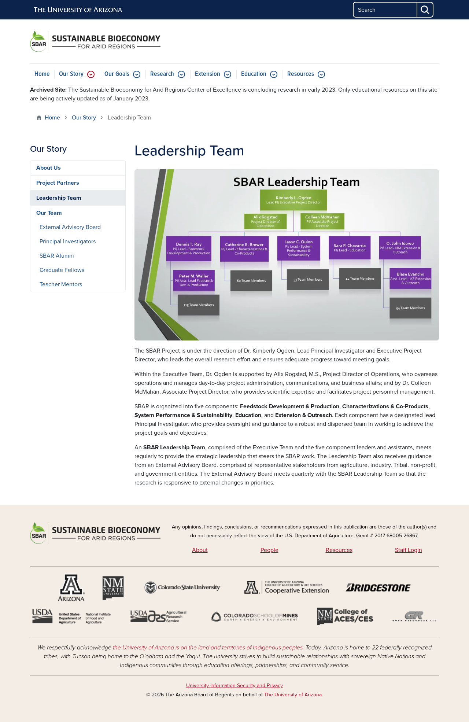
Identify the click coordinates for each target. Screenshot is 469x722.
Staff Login (408, 550)
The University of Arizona (293, 695)
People (269, 550)
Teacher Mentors (61, 284)
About (200, 550)
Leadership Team (58, 198)
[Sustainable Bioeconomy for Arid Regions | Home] (95, 41)
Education (253, 74)
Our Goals (116, 74)
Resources (300, 74)
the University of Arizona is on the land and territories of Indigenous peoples (208, 647)
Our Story (71, 74)
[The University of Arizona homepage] (78, 10)
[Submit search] (425, 10)
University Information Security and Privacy (234, 685)
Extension (207, 74)
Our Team (49, 213)
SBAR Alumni (57, 255)
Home (42, 74)
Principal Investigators (68, 241)
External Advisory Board (70, 227)
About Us (48, 168)
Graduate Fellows (62, 270)
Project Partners (57, 183)
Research (162, 74)
